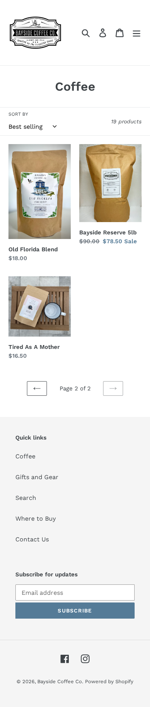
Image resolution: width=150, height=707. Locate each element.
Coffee (25, 456)
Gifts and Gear (36, 477)
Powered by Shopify (109, 681)
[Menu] (136, 32)
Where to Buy (35, 518)
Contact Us (32, 539)
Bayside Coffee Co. (60, 681)
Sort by (18, 114)
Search (25, 497)
